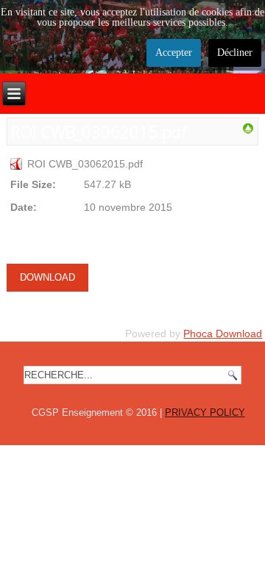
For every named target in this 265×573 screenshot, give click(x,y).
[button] (223, 531)
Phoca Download (222, 333)
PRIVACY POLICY (205, 412)
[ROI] (247, 131)
